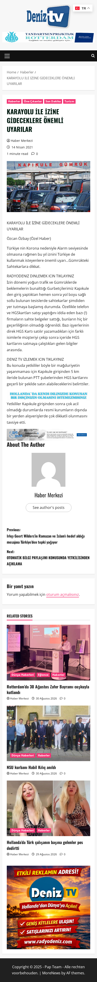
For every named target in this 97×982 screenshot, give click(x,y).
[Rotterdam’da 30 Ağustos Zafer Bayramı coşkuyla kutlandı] (48, 652)
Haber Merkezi (22, 140)
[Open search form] (93, 55)
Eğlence (43, 675)
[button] (7, 56)
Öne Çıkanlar (33, 101)
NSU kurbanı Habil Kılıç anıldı (31, 767)
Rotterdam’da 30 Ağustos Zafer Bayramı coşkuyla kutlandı (48, 689)
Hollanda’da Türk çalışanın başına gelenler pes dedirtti (45, 845)
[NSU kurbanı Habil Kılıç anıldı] (48, 733)
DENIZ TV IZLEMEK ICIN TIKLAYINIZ (35, 359)
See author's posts (49, 507)
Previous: (46, 536)
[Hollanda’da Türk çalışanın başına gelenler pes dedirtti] (48, 808)
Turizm (69, 101)
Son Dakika (53, 101)
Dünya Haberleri (23, 675)
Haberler (14, 101)
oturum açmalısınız (62, 594)
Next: (48, 557)
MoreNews (51, 972)
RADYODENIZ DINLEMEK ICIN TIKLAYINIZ (40, 276)
